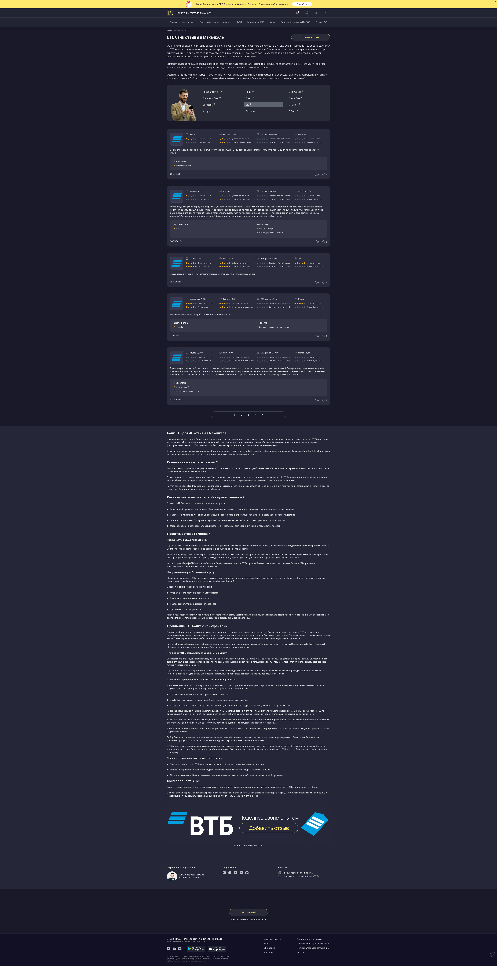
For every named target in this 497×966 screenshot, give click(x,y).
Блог (266, 943)
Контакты (268, 952)
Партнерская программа (309, 939)
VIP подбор (269, 947)
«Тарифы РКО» (265, 685)
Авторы (301, 952)
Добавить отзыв (310, 37)
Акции (273, 22)
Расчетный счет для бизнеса (193, 13)
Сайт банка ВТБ (248, 912)
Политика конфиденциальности (313, 943)
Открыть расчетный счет (182, 22)
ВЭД (239, 22)
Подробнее (302, 4)
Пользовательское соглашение (313, 947)
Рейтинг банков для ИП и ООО (295, 22)
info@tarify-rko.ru (272, 939)
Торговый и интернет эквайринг (216, 22)
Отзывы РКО (321, 22)
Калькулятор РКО (255, 22)
